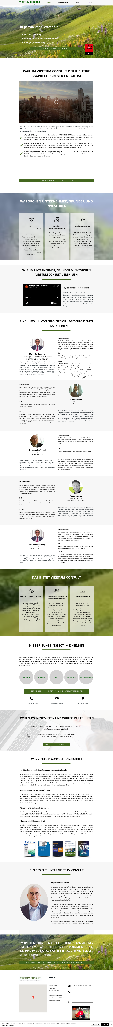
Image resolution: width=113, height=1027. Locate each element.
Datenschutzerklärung (8, 1025)
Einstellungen (95, 1024)
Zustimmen (105, 1024)
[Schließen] (111, 1024)
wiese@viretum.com (57, 704)
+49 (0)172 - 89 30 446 (32, 704)
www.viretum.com (55, 1000)
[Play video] (56, 102)
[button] (56, 744)
